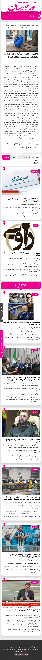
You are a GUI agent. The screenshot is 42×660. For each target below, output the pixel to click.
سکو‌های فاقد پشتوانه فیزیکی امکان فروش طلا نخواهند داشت (21, 621)
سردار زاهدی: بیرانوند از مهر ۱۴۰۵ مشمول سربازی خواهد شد (21, 566)
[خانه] (2, 353)
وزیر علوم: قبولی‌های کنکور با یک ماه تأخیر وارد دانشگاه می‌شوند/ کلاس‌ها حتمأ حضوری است (22, 378)
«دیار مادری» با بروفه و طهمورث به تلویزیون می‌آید (24, 328)
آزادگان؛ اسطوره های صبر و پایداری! (28, 204)
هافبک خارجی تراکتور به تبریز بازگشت (28, 560)
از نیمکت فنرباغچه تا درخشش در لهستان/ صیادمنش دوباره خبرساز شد (24, 555)
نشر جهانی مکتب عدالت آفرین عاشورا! (28, 213)
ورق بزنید (32, 16)
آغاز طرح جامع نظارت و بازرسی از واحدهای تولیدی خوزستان (21, 516)
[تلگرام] (2, 318)
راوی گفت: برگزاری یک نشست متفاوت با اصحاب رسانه (21, 254)
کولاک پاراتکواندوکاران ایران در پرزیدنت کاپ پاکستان (23, 563)
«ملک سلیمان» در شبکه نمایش (30, 331)
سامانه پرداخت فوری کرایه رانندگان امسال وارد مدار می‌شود (23, 610)
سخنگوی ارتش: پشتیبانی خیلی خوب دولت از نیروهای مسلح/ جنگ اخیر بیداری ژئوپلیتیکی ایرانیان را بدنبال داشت (21, 446)
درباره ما (2, 338)
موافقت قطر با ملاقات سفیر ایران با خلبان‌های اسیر (22, 440)
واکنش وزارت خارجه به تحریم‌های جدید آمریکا (25, 456)
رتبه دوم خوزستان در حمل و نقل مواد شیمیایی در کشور (23, 502)
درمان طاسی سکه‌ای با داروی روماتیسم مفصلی (25, 394)
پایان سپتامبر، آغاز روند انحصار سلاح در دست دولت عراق (22, 459)
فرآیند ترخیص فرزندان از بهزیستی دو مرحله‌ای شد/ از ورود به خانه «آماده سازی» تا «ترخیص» (21, 384)
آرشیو (2, 332)
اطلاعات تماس (2, 346)
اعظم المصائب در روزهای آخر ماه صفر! (28, 216)
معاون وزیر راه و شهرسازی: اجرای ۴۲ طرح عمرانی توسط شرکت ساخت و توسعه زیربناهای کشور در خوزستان (22, 512)
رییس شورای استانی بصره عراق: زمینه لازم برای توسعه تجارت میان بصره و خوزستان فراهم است (22, 498)
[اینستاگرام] (2, 320)
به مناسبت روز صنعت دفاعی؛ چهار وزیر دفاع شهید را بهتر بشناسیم (21, 323)
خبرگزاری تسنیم (20, 78)
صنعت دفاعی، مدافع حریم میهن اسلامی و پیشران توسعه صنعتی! (24, 199)
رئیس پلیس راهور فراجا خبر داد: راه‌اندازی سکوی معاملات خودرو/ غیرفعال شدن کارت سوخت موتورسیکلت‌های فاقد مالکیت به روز (22, 399)
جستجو (6, 157)
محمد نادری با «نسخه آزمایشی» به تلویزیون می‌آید (24, 334)
